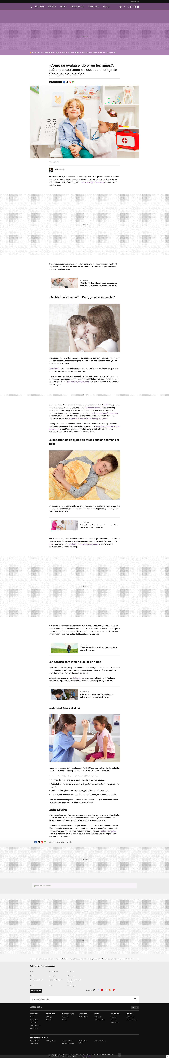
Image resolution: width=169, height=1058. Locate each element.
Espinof (64, 1019)
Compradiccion (115, 1022)
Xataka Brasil (34, 1043)
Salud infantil (60, 842)
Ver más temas (36, 991)
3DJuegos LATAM (51, 1041)
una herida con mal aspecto (80, 544)
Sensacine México (67, 1041)
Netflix (70, 52)
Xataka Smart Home (35, 1025)
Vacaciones (85, 52)
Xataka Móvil (33, 1019)
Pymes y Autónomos (132, 1019)
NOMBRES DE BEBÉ (77, 7)
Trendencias (114, 1017)
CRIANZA (63, 7)
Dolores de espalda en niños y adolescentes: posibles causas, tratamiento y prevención (99, 526)
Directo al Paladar (83, 1017)
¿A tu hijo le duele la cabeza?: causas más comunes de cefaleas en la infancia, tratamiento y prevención (98, 284)
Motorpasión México (100, 1041)
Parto (32, 976)
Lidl (114, 52)
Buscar (135, 999)
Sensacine (65, 1017)
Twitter (127, 7)
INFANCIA (106, 7)
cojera (95, 544)
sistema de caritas (108, 831)
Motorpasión (97, 1017)
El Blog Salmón (131, 1017)
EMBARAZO (52, 7)
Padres (51, 986)
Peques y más (72, 986)
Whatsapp (94, 52)
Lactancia (71, 972)
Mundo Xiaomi (34, 1028)
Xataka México (34, 1041)
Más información (86, 1056)
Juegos (57, 52)
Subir (133, 1007)
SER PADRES (39, 7)
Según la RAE (54, 368)
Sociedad (33, 986)
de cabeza (99, 182)
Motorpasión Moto (99, 1019)
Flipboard (131, 7)
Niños (63, 52)
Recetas (77, 52)
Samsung (108, 52)
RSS (110, 989)
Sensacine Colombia (68, 1043)
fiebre (51, 544)
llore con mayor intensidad (78, 382)
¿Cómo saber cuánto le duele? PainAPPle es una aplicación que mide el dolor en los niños (97, 696)
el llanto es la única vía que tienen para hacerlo (88, 418)
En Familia (77, 678)
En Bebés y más (84, 280)
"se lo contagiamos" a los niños (104, 413)
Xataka (32, 1017)
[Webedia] (134, 1)
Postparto (52, 976)
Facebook (124, 7)
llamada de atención (93, 407)
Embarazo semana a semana (78, 959)
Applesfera (33, 1022)
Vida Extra (49, 1019)
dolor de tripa (87, 182)
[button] (59, 169)
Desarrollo (71, 976)
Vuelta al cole (48, 52)
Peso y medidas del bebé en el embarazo (100, 959)
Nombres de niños (48, 959)
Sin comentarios (56, 82)
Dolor (70, 842)
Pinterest (120, 7)
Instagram (134, 7)
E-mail (73, 82)
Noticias (33, 972)
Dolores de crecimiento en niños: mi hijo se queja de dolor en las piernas (98, 649)
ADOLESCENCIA (93, 7)
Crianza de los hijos (55, 980)
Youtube (138, 7)
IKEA (101, 52)
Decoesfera (114, 1019)
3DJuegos (49, 1017)
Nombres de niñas (62, 959)
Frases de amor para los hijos (123, 959)
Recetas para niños (36, 980)
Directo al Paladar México (83, 1041)
